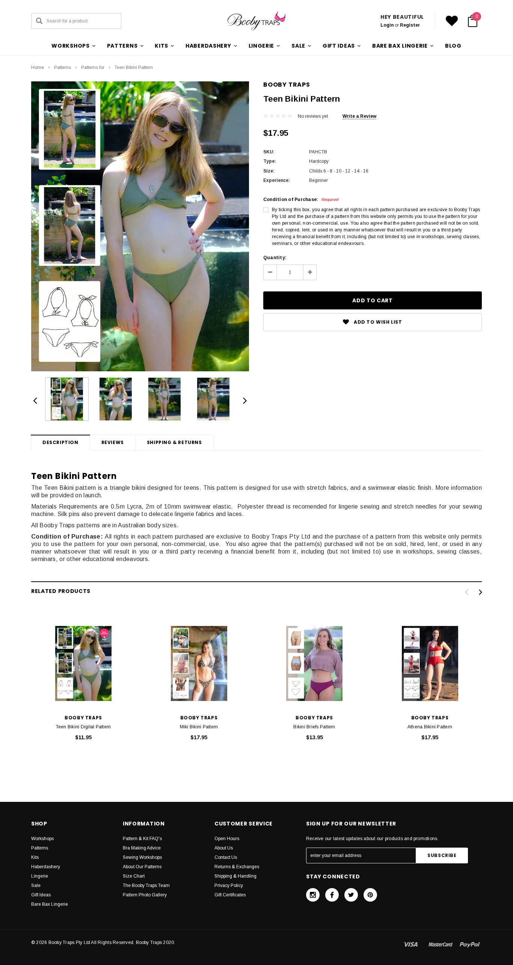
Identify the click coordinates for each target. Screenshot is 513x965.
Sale (36, 885)
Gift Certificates (230, 894)
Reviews (112, 442)
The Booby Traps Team (146, 885)
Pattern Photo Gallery (145, 894)
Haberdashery (45, 866)
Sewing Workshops (142, 857)
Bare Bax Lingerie (49, 904)
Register (410, 25)
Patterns (62, 67)
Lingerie (39, 876)
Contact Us (225, 857)
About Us (223, 848)
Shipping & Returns (174, 442)
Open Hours (226, 838)
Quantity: (275, 257)
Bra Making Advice (142, 848)
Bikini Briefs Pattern (314, 726)
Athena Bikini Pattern (429, 726)
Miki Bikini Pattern (199, 726)
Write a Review (359, 116)
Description (60, 442)
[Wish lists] (452, 21)
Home (37, 67)
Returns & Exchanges (236, 866)
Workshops (42, 838)
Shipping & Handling (235, 876)
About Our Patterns (142, 866)
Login (387, 25)
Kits (35, 857)
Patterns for (92, 67)
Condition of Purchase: (300, 199)
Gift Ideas (41, 894)
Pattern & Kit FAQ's (142, 838)
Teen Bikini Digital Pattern (83, 726)
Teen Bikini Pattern (134, 67)
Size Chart (134, 876)
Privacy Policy (228, 885)
